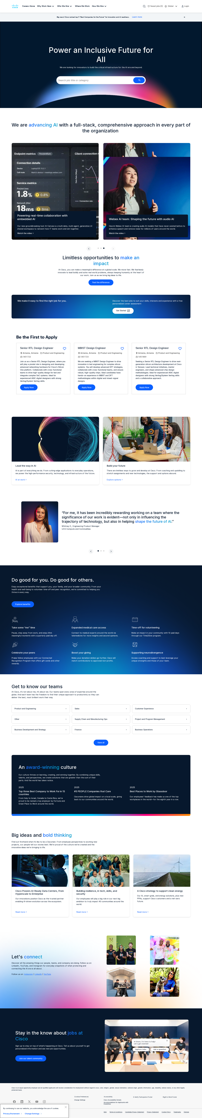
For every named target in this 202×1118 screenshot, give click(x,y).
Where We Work (82, 6)
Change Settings (79, 1100)
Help (105, 1112)
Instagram (28, 974)
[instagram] (44, 1101)
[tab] (98, 248)
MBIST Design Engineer (92, 348)
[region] (34, 1111)
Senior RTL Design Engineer (36, 348)
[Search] (144, 6)
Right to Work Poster (170, 1097)
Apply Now (29, 387)
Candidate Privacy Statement (134, 1112)
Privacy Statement (153, 1112)
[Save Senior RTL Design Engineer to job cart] (64, 348)
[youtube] (37, 1101)
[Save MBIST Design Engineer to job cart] (122, 348)
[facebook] (14, 1101)
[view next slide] (113, 248)
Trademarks (177, 1112)
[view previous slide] (89, 248)
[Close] (66, 1107)
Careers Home (28, 6)
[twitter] (29, 1101)
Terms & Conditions (116, 1112)
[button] (185, 6)
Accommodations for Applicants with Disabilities (116, 1103)
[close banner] (184, 17)
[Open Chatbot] (166, 1055)
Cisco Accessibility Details (112, 1100)
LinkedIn (38, 974)
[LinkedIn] (22, 1101)
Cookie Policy (166, 1112)
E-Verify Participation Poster (142, 1097)
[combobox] (94, 80)
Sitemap (186, 1112)
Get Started (121, 311)
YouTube (47, 974)
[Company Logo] (16, 6)
